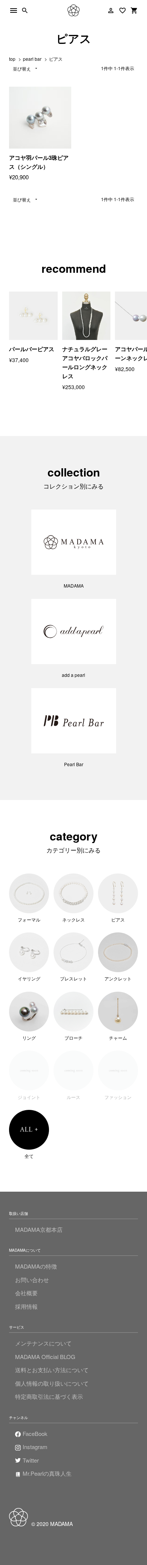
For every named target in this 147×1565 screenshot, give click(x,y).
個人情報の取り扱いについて (52, 1383)
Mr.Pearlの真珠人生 (47, 1473)
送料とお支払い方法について (52, 1370)
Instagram (35, 1447)
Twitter (31, 1460)
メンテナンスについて (43, 1343)
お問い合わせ (32, 1280)
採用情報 (26, 1306)
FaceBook (35, 1433)
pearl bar (32, 59)
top (12, 59)
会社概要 (26, 1293)
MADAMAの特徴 (36, 1266)
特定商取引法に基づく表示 (49, 1396)
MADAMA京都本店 (39, 1229)
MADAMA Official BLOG (45, 1357)
